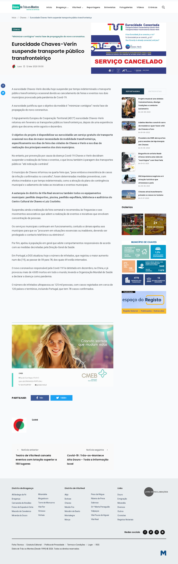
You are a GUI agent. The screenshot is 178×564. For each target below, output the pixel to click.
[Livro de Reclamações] (156, 491)
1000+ (63, 398)
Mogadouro (43, 498)
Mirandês (122, 503)
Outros (120, 511)
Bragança (61, 7)
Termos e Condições (76, 545)
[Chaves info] (144, 263)
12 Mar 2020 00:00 (35, 66)
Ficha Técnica (18, 545)
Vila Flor (41, 507)
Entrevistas (109, 7)
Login (90, 545)
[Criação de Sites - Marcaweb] (163, 553)
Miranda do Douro (19, 515)
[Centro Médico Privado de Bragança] (62, 355)
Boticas (68, 499)
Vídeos (140, 7)
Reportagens (93, 7)
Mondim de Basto (72, 511)
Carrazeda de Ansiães (21, 503)
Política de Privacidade (54, 545)
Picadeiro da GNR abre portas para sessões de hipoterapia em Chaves (151, 141)
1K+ (41, 398)
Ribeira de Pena (98, 498)
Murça (67, 519)
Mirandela (42, 494)
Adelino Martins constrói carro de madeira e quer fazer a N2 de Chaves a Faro (151, 125)
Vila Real (76, 7)
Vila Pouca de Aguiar (100, 515)
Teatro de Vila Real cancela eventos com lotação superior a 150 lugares (36, 459)
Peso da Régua (97, 494)
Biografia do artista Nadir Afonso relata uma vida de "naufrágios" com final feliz (150, 157)
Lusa (19, 66)
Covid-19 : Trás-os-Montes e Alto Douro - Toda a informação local (87, 459)
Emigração (122, 499)
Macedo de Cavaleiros (21, 511)
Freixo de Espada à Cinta (22, 507)
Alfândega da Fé (19, 495)
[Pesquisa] (163, 7)
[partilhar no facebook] (3, 86)
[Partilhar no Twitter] (3, 93)
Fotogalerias (126, 7)
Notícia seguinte (95, 449)
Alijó (66, 495)
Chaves (23, 18)
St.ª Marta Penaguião (100, 507)
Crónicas (152, 7)
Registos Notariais (125, 519)
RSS (97, 545)
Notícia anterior (30, 449)
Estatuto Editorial (34, 545)
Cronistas (122, 515)
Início (49, 7)
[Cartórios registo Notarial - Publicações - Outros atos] (144, 302)
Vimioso (41, 511)
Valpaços (95, 511)
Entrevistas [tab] (155, 91)
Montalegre (70, 515)
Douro (120, 495)
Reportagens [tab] (133, 91)
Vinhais (41, 515)
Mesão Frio (69, 507)
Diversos (121, 507)
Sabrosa (94, 503)
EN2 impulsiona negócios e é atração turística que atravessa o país (151, 179)
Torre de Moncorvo (46, 503)
